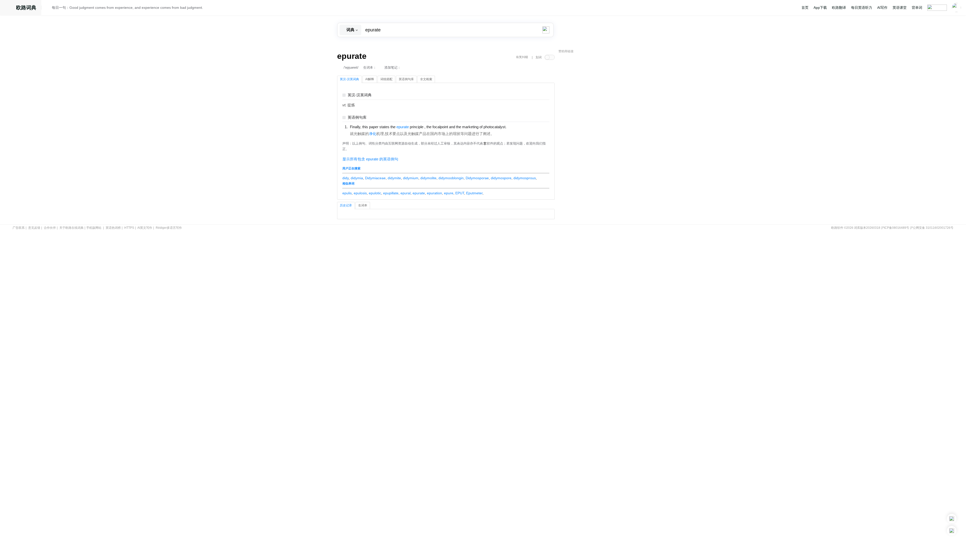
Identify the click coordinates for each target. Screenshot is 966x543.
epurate (419, 193)
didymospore (501, 178)
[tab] (349, 79)
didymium (410, 178)
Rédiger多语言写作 (169, 228)
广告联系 (19, 228)
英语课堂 (900, 8)
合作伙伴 (50, 228)
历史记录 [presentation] (346, 205)
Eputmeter (474, 193)
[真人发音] (514, 126)
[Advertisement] (596, 132)
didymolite (428, 178)
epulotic (375, 193)
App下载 (820, 8)
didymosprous (524, 178)
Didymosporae (477, 178)
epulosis (360, 193)
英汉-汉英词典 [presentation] (349, 79)
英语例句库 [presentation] (406, 79)
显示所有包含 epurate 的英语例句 (370, 159)
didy (345, 178)
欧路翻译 (839, 8)
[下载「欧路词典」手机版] (951, 518)
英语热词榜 (113, 228)
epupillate (390, 193)
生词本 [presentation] (362, 205)
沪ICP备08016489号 (895, 228)
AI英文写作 (144, 228)
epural (405, 193)
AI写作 (882, 8)
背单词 (917, 8)
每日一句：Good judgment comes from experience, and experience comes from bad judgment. (127, 8)
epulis (347, 193)
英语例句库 (357, 117)
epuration (434, 193)
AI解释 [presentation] (369, 79)
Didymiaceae (375, 178)
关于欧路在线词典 (71, 228)
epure (448, 193)
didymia (357, 178)
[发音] (48, 8)
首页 (805, 8)
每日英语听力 (861, 8)
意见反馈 (34, 228)
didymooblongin (451, 178)
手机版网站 (93, 228)
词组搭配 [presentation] (386, 79)
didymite (394, 178)
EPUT (459, 193)
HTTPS (129, 228)
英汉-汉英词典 (360, 95)
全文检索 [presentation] (426, 79)
